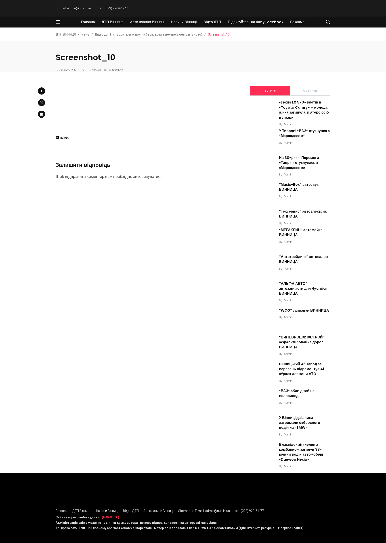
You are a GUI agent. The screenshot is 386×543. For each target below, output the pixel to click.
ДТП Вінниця (112, 22)
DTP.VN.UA (203, 528)
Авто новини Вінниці (147, 22)
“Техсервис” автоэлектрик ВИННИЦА (303, 214)
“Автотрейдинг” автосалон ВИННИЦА (303, 259)
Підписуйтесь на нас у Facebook (255, 22)
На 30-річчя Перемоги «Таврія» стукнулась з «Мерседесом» (299, 162)
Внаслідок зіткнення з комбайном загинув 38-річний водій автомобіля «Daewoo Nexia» (301, 452)
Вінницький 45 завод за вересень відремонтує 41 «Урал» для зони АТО (301, 369)
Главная (61, 511)
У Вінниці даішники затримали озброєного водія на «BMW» (299, 422)
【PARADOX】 (110, 517)
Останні (310, 90)
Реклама (297, 22)
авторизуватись (147, 176)
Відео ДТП (212, 22)
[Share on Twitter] (41, 102)
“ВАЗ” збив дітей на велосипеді (297, 393)
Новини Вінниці (184, 22)
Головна (88, 22)
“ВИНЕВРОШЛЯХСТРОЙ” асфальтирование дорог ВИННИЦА (302, 342)
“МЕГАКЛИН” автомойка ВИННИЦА (301, 232)
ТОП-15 (270, 90)
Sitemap (184, 511)
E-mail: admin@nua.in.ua (74, 8)
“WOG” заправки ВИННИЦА (304, 310)
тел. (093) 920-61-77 (113, 8)
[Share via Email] (41, 114)
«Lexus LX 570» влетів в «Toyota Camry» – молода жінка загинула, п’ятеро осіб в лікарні (304, 110)
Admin (288, 124)
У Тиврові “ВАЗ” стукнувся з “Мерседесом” (304, 133)
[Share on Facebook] (41, 91)
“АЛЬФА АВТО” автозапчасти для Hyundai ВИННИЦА (303, 288)
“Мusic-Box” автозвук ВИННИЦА (299, 187)
